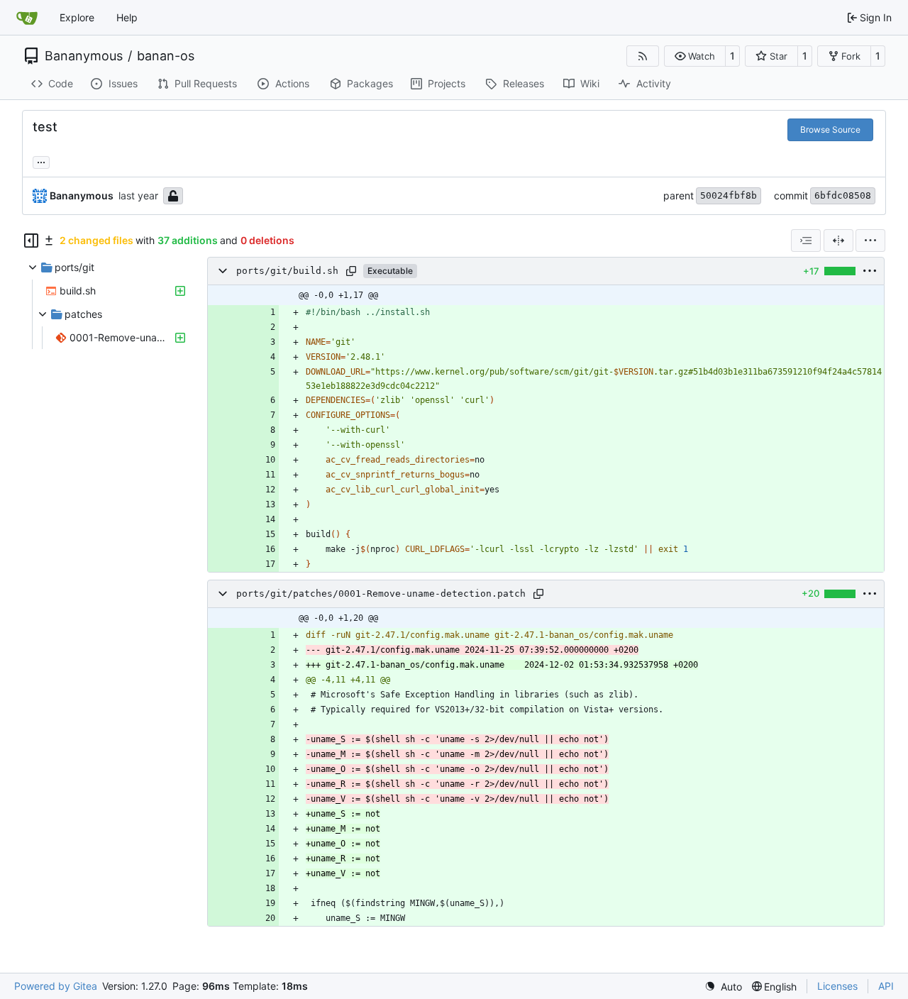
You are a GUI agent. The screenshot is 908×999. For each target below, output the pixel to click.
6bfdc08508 (842, 195)
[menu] (870, 240)
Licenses (837, 986)
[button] (695, 56)
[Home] (27, 18)
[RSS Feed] (642, 56)
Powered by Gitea (55, 986)
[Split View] (838, 240)
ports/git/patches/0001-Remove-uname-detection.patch (381, 593)
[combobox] (806, 240)
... (41, 160)
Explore (77, 17)
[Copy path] (351, 271)
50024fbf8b (728, 195)
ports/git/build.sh (287, 270)
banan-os (165, 56)
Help (127, 17)
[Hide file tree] (31, 240)
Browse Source (830, 129)
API (886, 986)
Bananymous (84, 56)
